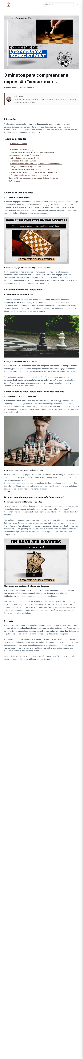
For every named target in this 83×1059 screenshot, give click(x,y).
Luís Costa (18, 96)
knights (16, 213)
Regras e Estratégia (27, 88)
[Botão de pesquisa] (71, 4)
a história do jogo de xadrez (40, 659)
